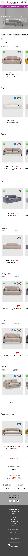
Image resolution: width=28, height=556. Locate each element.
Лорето (8, 260)
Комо (8, 213)
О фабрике (14, 517)
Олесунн (8, 166)
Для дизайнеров (14, 519)
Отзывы (14, 525)
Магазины (14, 523)
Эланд (9, 399)
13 (19, 455)
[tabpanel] (12, 63)
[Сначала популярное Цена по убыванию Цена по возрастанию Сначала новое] (13, 39)
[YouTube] (17, 501)
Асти (8, 120)
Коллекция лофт (17, 34)
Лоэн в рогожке (8, 446)
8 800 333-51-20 (22, 2)
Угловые (9, 34)
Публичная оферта (14, 532)
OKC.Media (17, 550)
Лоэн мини (8, 353)
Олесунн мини (8, 306)
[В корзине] (25, 2)
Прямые (3, 34)
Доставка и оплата (14, 521)
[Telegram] (14, 501)
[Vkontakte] (10, 501)
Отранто (8, 74)
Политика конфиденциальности (14, 529)
